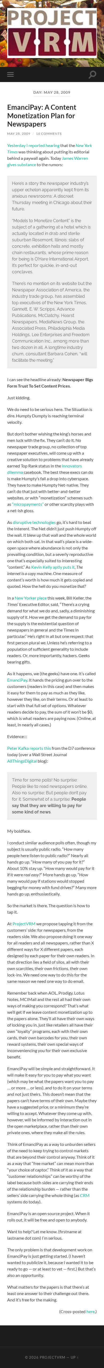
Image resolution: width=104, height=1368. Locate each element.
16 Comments (49, 134)
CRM (85, 1195)
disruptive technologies (34, 522)
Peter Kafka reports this (29, 748)
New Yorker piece (31, 597)
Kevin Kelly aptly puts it (53, 566)
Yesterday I (18, 145)
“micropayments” (28, 504)
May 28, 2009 (18, 134)
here (90, 1311)
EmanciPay (17, 679)
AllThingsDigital (22, 760)
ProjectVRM (23, 923)
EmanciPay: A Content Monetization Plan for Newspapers (41, 115)
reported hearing (44, 145)
